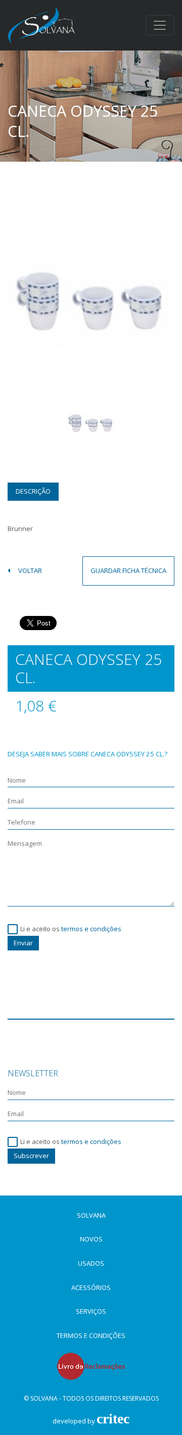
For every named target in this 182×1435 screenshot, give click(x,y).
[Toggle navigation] (160, 25)
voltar (30, 571)
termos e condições (91, 928)
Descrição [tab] (33, 491)
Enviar (23, 942)
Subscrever (31, 1155)
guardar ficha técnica (128, 570)
